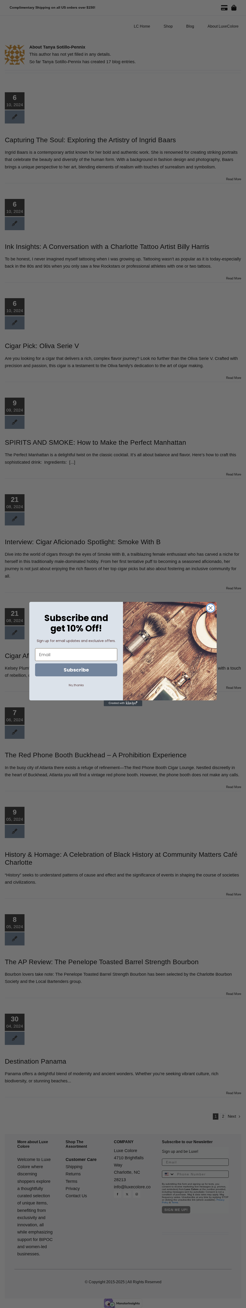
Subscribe (76, 669)
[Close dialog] (210, 608)
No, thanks (76, 685)
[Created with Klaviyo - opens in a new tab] (123, 703)
